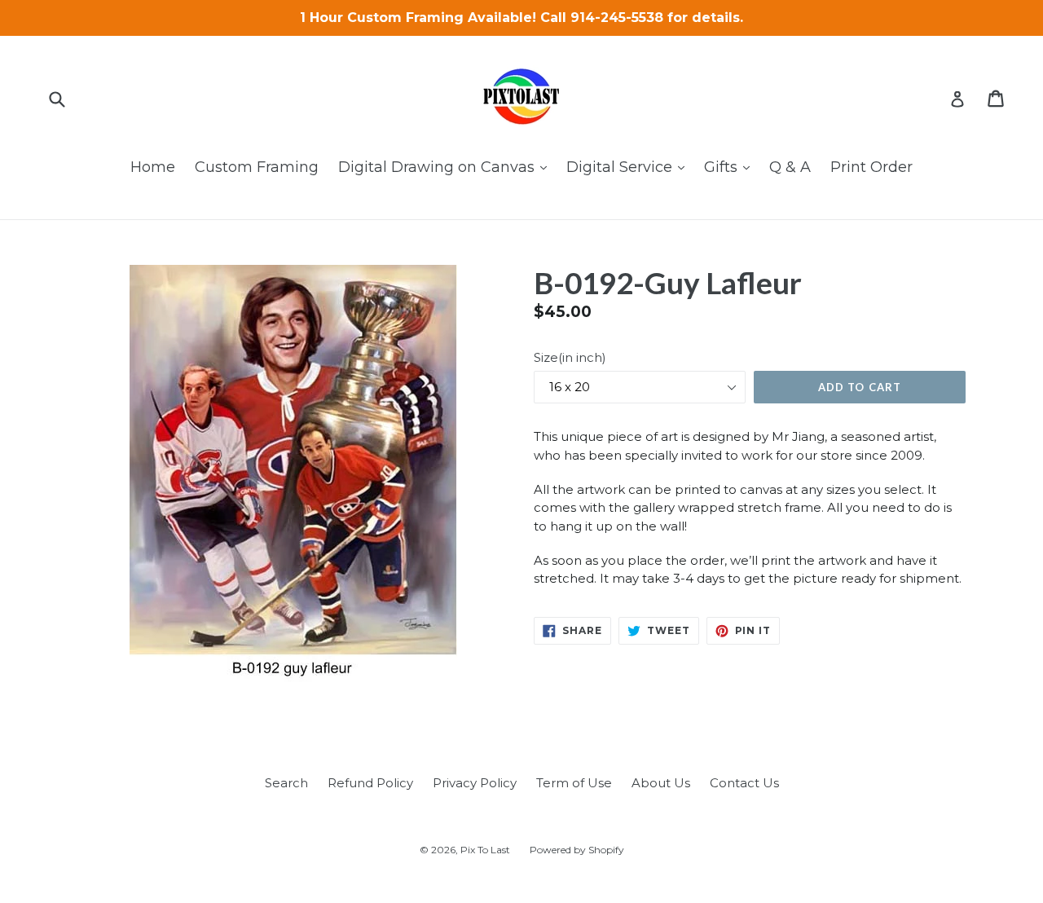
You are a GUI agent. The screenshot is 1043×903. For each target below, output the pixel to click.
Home (152, 167)
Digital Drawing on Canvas (446, 166)
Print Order (871, 167)
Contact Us (744, 783)
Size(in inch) (570, 357)
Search (286, 783)
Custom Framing (257, 167)
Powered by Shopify (577, 850)
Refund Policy (370, 783)
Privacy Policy (475, 783)
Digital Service (629, 166)
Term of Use (574, 783)
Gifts (731, 166)
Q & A (790, 167)
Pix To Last (485, 850)
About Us (661, 783)
